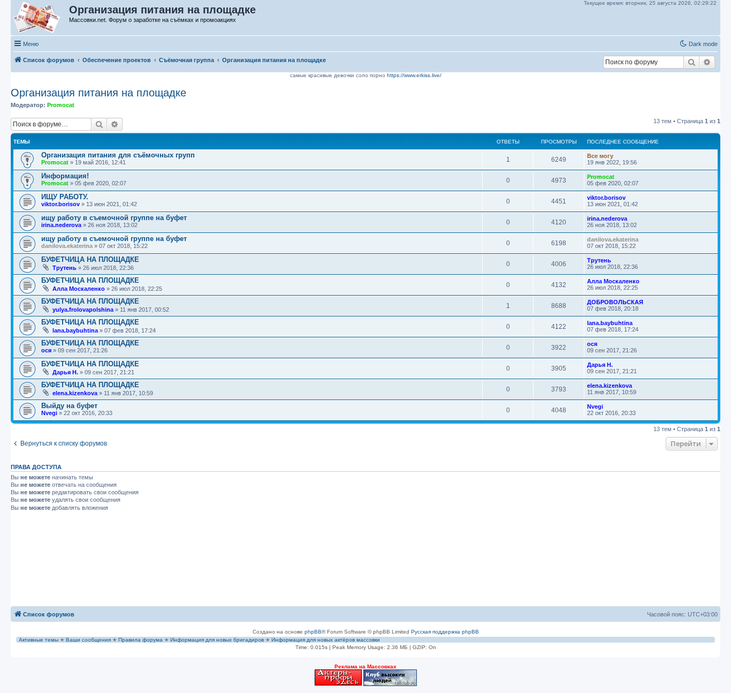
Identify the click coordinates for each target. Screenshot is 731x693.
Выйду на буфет (69, 406)
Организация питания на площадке (98, 93)
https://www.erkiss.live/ (414, 75)
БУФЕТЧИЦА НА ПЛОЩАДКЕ (90, 259)
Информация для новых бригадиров (217, 640)
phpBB (313, 632)
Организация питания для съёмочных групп (118, 155)
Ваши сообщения (88, 640)
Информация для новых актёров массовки (325, 640)
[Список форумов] (40, 17)
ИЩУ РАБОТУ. (64, 197)
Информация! (65, 176)
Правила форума (140, 640)
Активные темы (38, 640)
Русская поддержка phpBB (445, 632)
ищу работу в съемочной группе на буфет (114, 218)
